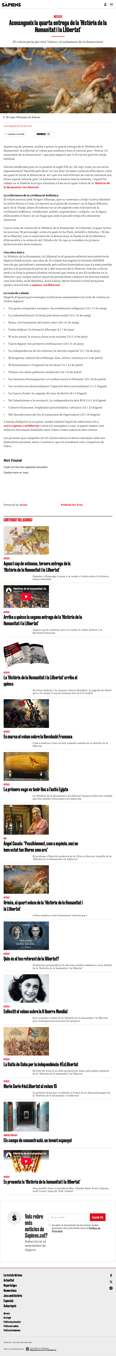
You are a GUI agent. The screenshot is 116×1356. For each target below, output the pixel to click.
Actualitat (9, 1280)
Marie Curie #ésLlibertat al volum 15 (30, 1086)
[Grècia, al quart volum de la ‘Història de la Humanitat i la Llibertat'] (26, 879)
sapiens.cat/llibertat (45, 285)
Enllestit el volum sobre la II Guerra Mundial (36, 1011)
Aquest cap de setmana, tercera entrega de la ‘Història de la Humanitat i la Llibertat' (37, 566)
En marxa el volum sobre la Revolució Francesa (38, 736)
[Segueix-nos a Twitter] (111, 1282)
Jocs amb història (13, 1295)
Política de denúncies (12, 1330)
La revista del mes (13, 1275)
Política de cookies (11, 1326)
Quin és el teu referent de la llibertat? (31, 958)
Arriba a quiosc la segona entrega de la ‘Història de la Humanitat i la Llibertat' (43, 619)
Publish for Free (72, 505)
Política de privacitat (12, 1321)
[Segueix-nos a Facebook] (111, 1275)
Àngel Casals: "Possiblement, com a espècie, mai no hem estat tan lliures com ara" (41, 846)
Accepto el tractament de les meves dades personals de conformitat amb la (76, 1228)
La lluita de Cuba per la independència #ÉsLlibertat (41, 1064)
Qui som (7, 1313)
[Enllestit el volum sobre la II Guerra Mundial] (26, 988)
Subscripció (10, 1305)
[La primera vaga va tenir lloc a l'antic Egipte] (26, 766)
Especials (8, 1300)
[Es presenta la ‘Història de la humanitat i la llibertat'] (26, 1161)
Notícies (58, 16)
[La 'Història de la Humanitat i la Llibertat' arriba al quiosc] (26, 654)
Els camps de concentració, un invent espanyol (38, 1140)
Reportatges (10, 1285)
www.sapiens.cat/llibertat (21, 426)
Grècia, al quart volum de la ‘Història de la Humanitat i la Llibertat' (43, 905)
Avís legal (7, 1317)
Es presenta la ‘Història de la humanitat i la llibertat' (42, 1181)
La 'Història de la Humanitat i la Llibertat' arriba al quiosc (40, 680)
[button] (15, 134)
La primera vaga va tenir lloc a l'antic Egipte (36, 789)
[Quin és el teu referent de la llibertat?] (26, 935)
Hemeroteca (10, 1290)
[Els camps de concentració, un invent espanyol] (26, 1117)
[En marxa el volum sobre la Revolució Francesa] (26, 713)
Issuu (23, 505)
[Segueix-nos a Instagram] (111, 1288)
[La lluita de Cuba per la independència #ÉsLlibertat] (26, 1041)
